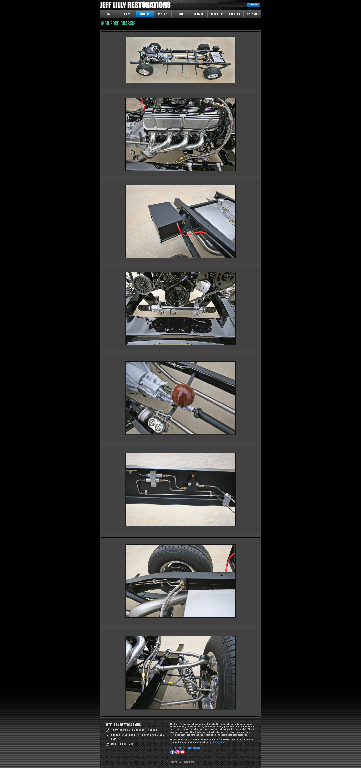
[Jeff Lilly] (135, 7)
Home (109, 14)
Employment (252, 14)
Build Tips (234, 14)
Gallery (144, 14)
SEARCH (253, 5)
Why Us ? (162, 14)
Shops (126, 14)
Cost (180, 14)
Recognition (216, 14)
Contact (198, 14)
